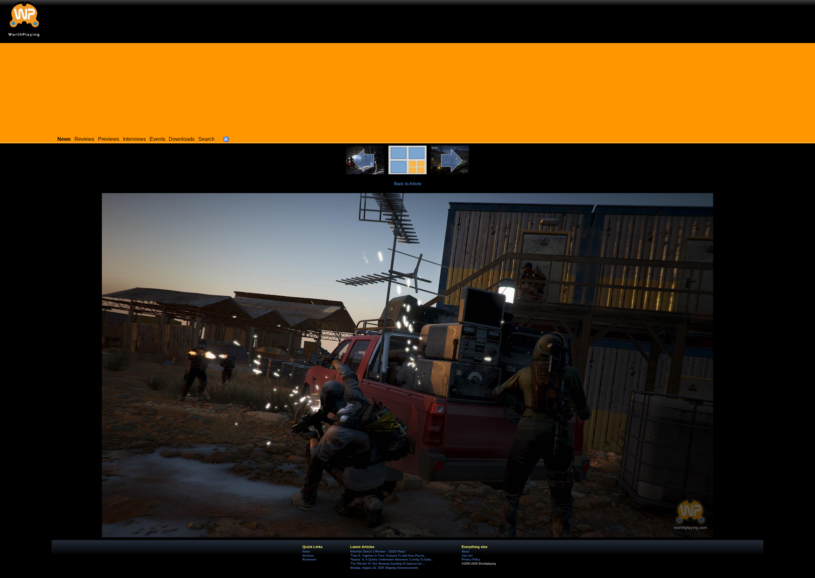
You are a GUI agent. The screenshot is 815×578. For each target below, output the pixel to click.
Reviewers (309, 559)
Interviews (134, 139)
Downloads (182, 139)
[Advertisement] (407, 87)
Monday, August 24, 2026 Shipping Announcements (384, 567)
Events (157, 139)
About (465, 551)
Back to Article (407, 183)
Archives (308, 555)
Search (206, 139)
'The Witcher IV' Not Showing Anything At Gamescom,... (388, 563)
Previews (108, 139)
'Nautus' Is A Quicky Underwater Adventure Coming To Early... (392, 559)
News (306, 551)
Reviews (84, 139)
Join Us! (467, 555)
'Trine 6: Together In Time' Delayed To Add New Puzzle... (388, 555)
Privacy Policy (471, 559)
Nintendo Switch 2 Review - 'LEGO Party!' (378, 551)
